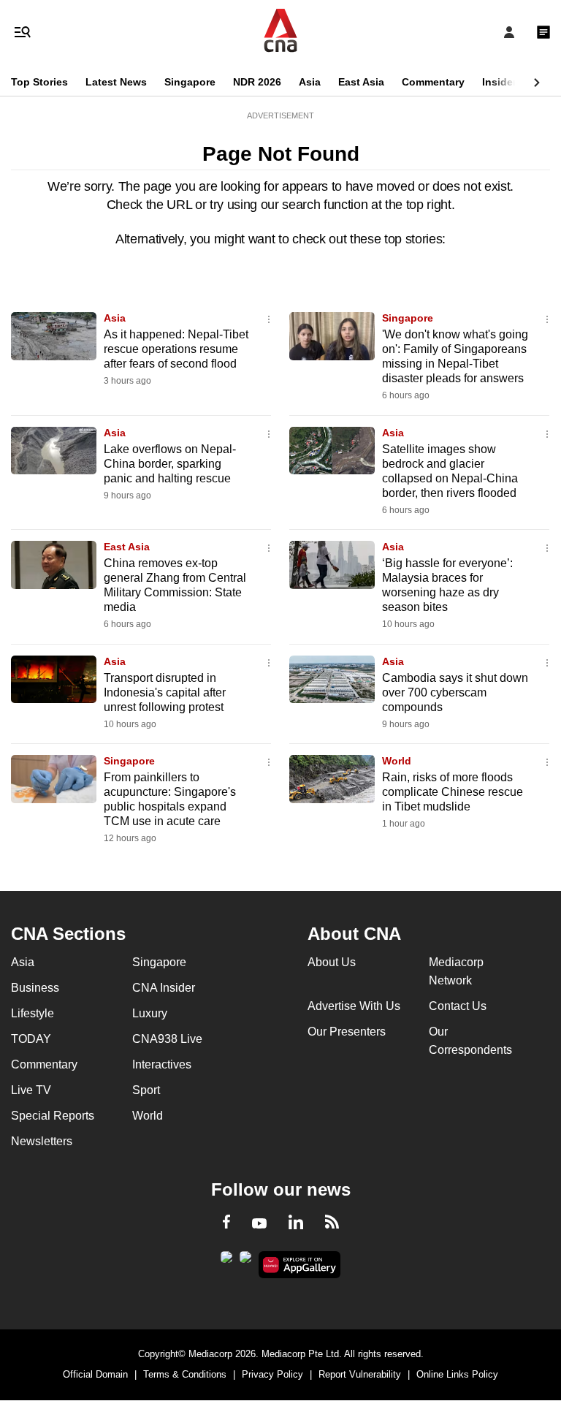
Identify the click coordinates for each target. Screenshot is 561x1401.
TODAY (31, 1039)
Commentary (433, 82)
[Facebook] (226, 1224)
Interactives (161, 1064)
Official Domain (95, 1374)
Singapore (189, 82)
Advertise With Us (354, 1006)
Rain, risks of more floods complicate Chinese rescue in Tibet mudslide (452, 792)
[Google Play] (226, 1261)
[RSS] (332, 1224)
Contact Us (457, 1006)
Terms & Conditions (184, 1374)
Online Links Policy (457, 1374)
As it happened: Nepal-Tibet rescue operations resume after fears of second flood (176, 349)
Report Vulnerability (359, 1374)
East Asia (361, 82)
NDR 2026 (257, 82)
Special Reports (52, 1115)
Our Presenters (347, 1031)
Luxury (149, 1013)
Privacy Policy (272, 1374)
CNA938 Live (167, 1039)
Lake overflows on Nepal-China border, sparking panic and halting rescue (170, 464)
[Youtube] (259, 1224)
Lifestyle (32, 1013)
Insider (499, 82)
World (396, 761)
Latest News (116, 82)
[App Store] (245, 1261)
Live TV (31, 1090)
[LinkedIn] (296, 1225)
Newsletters (41, 1141)
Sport (146, 1090)
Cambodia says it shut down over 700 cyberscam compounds (455, 692)
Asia (310, 82)
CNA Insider (163, 988)
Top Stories (39, 82)
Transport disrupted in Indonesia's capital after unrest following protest (165, 692)
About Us (332, 962)
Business (35, 988)
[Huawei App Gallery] (300, 1265)
